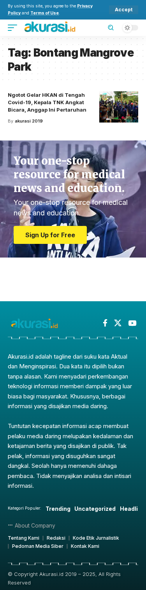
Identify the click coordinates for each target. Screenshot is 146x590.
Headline (132, 508)
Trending (58, 508)
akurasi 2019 (29, 121)
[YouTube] (132, 323)
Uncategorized (95, 508)
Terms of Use (44, 13)
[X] (117, 323)
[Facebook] (105, 323)
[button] (123, 9)
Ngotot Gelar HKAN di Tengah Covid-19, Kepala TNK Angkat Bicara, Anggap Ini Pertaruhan (47, 102)
